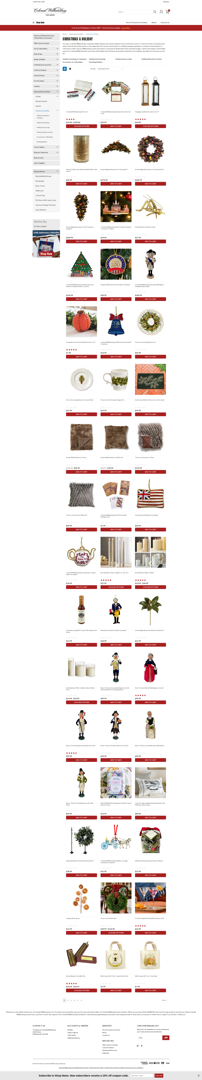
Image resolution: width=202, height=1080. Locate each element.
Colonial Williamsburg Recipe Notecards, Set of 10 (116, 112)
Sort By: (93, 69)
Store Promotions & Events (136, 22)
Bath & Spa (38, 54)
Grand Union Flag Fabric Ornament (146, 515)
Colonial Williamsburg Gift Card (76, 112)
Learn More (125, 28)
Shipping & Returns (73, 1038)
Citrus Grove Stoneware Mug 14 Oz (112, 400)
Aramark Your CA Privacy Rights (114, 1068)
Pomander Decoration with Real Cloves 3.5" (80, 342)
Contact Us (165, 22)
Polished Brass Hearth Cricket (145, 227)
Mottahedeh (40, 181)
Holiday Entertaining (43, 123)
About (154, 22)
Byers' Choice (40, 186)
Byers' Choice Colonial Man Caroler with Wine (79, 804)
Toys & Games (39, 147)
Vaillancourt (40, 191)
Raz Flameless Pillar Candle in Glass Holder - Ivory (80, 689)
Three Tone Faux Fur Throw (144, 457)
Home (65, 34)
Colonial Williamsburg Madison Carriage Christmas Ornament (114, 861)
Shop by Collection (41, 152)
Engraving (105, 1053)
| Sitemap (62, 1063)
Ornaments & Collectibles (45, 137)
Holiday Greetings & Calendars (43, 117)
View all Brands (41, 210)
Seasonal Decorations (42, 92)
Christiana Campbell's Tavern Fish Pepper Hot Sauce (81, 631)
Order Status (71, 1035)
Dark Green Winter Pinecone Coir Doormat (149, 400)
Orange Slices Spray (72, 918)
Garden (38, 96)
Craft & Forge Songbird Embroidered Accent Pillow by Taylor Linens (150, 804)
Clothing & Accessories (42, 65)
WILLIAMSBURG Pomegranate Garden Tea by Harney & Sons (116, 804)
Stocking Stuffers (42, 142)
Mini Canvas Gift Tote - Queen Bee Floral (114, 976)
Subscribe (159, 1075)
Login (69, 1032)
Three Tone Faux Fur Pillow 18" (76, 515)
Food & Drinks (39, 75)
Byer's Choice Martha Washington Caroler (149, 688)
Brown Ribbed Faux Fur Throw (76, 457)
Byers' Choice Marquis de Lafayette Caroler (80, 745)
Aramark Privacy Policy (97, 1068)
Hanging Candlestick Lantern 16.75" (147, 112)
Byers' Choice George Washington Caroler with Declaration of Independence (115, 689)
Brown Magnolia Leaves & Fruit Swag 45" (114, 169)
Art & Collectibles (40, 49)
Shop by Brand (39, 171)
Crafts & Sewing (40, 70)
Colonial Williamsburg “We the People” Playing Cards (114, 516)
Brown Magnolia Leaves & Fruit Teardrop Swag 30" (80, 228)
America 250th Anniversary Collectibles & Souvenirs (44, 37)
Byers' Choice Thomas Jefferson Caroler (114, 745)
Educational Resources (109, 1050)
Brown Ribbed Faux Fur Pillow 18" (112, 457)
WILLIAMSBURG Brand (43, 176)
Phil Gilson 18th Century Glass (46, 200)
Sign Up (75, 1032)
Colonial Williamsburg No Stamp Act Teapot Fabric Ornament (81, 573)
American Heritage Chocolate (46, 205)
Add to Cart (116, 126)
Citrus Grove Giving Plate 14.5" (145, 342)
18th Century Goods (41, 43)
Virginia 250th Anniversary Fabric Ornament (115, 285)
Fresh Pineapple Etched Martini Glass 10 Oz (149, 918)
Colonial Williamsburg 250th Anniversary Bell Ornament (116, 343)
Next (164, 1000)
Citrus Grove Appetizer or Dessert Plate (79, 400)
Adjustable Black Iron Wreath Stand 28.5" (80, 861)
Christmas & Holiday (42, 111)
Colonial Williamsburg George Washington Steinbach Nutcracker (149, 285)
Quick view (82, 91)
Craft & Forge (40, 195)
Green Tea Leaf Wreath (108, 918)
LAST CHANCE (39, 163)
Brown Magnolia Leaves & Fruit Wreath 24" (149, 169)
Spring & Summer (41, 101)
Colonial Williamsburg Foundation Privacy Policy (74, 1068)
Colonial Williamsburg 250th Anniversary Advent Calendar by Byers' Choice (80, 285)
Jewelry (37, 86)
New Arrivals (38, 158)
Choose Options (81, 126)
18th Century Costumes (110, 1045)
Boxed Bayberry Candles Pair (75, 976)
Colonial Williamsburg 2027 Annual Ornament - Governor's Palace (116, 228)
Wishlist (166, 2)
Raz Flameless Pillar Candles (144, 573)
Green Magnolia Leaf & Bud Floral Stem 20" (149, 630)
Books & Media (39, 59)
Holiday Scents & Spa (43, 127)
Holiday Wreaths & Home (45, 132)
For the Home (39, 81)
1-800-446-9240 (39, 2)
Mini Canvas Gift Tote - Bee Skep (146, 976)
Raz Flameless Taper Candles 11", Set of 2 (114, 573)
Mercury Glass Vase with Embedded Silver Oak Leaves (81, 170)
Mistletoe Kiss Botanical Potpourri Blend (149, 861)
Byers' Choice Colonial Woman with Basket (149, 745)
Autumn (38, 106)
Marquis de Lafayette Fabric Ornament (113, 630)
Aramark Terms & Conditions (134, 1068)
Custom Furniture (108, 1047)
